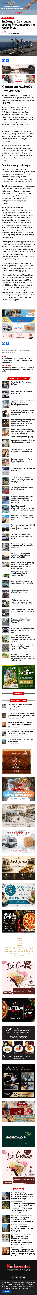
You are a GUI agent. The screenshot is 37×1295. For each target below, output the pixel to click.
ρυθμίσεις (24, 1288)
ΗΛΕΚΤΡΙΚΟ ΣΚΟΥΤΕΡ (8, 352)
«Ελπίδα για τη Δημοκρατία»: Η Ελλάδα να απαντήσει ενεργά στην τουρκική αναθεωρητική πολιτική (21, 724)
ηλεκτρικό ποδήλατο (26, 351)
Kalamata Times (14, 33)
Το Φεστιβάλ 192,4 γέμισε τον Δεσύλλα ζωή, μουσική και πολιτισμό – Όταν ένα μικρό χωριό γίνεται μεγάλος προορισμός (21, 715)
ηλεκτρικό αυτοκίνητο (9, 351)
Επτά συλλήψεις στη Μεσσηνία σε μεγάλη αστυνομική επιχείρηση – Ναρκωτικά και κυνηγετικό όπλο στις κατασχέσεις (20, 706)
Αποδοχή (6, 1291)
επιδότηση (16, 349)
